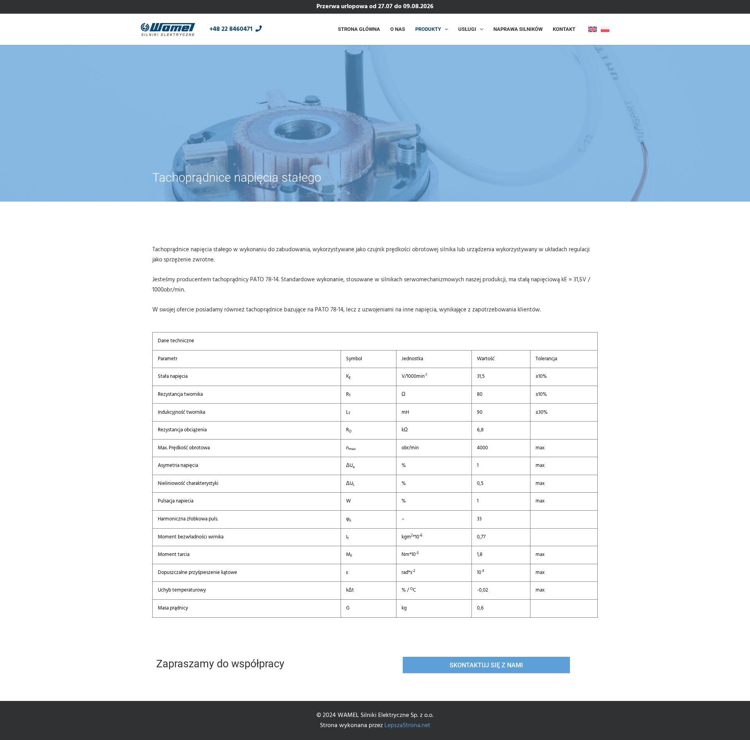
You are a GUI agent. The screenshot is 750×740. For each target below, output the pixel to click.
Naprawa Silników (518, 29)
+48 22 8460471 (232, 29)
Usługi (467, 29)
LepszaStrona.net (407, 725)
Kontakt (564, 29)
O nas (397, 29)
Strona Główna (359, 29)
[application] (444, 29)
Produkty (428, 29)
